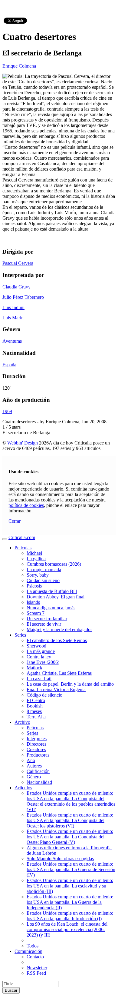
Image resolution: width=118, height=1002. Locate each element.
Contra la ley (39, 656)
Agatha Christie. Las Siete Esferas (59, 673)
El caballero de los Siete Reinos (57, 640)
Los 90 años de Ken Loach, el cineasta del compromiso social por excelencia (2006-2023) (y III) (67, 929)
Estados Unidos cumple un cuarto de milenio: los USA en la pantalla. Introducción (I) (70, 915)
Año (31, 760)
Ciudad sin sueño (43, 580)
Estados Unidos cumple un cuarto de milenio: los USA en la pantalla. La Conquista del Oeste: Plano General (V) (70, 837)
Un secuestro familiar (47, 618)
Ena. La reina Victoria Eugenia (56, 689)
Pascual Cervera (17, 263)
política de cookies (26, 505)
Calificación (38, 771)
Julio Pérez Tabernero (23, 297)
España (9, 364)
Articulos (23, 787)
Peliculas (23, 547)
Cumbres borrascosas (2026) (54, 564)
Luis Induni (13, 307)
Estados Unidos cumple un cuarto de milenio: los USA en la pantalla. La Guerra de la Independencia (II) (70, 902)
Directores (36, 744)
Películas (35, 727)
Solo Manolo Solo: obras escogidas (60, 858)
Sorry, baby (38, 575)
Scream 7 (35, 613)
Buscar (11, 990)
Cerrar (14, 521)
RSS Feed (36, 973)
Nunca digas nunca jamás (51, 607)
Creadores (36, 749)
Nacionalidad (39, 782)
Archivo (22, 722)
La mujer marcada (44, 569)
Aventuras (12, 341)
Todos (32, 945)
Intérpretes (37, 738)
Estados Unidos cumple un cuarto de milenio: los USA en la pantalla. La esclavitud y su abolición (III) (70, 886)
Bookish (35, 705)
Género (34, 776)
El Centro (36, 700)
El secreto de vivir (44, 624)
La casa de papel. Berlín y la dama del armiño (70, 684)
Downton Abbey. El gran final (55, 596)
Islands (33, 602)
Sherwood (36, 645)
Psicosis (34, 585)
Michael (34, 553)
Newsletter (37, 967)
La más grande (41, 651)
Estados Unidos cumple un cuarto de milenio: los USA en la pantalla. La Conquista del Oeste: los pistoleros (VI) (70, 820)
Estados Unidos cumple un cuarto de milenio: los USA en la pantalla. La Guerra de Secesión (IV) (71, 869)
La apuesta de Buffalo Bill (52, 591)
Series (20, 634)
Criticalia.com (21, 537)
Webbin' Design (22, 442)
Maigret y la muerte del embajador (59, 629)
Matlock (34, 667)
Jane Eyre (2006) (43, 662)
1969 (7, 411)
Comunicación (28, 951)
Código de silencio (44, 694)
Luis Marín (13, 317)
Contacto (35, 956)
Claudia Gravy (16, 286)
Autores (34, 765)
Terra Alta (36, 716)
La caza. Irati (39, 678)
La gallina (36, 558)
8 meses (34, 711)
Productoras (38, 754)
